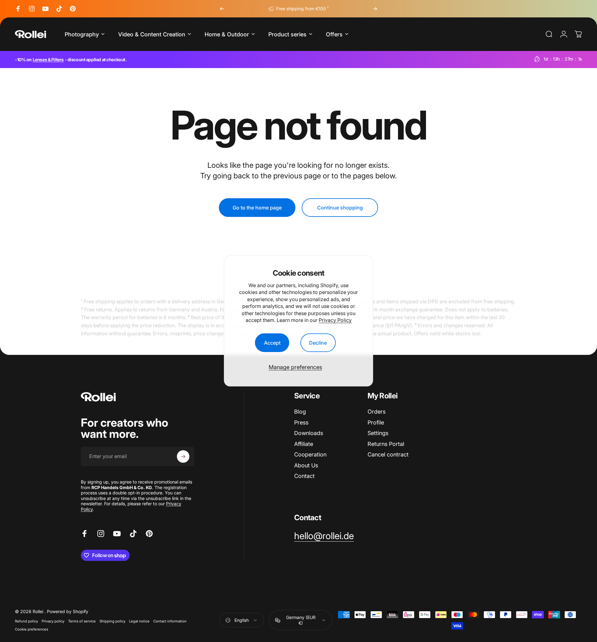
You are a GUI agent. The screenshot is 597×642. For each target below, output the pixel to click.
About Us (306, 465)
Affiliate (303, 444)
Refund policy (26, 621)
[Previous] (222, 8)
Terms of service (82, 621)
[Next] (375, 8)
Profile (376, 422)
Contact (304, 476)
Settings (378, 433)
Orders (377, 411)
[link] (324, 536)
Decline (318, 343)
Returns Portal (386, 444)
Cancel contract (388, 454)
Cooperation (310, 454)
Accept (272, 343)
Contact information (170, 621)
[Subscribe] (183, 456)
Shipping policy (112, 621)
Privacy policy (53, 621)
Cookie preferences (31, 629)
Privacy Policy (335, 320)
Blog (300, 411)
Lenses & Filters (48, 59)
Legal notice (139, 621)
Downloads (308, 433)
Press (301, 422)
